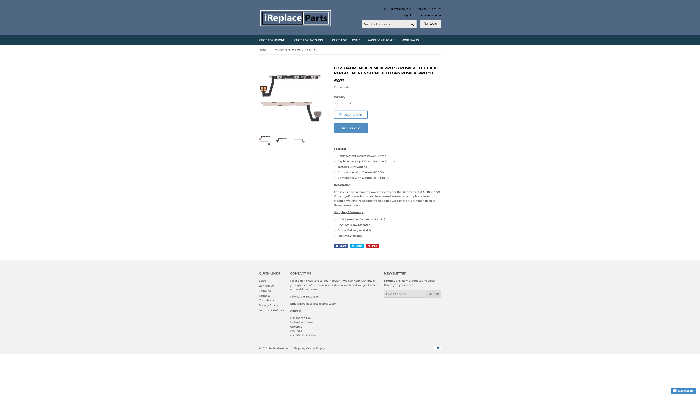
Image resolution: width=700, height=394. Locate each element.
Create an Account (429, 15)
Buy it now (351, 128)
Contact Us (266, 285)
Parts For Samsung (309, 40)
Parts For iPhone (272, 40)
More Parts (410, 40)
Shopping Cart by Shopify (309, 348)
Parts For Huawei (345, 40)
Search (263, 280)
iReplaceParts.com (279, 348)
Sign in (408, 15)
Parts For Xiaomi (380, 40)
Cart (433, 24)
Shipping (265, 291)
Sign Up (434, 293)
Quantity (339, 97)
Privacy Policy (268, 305)
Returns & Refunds (272, 310)
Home (262, 49)
